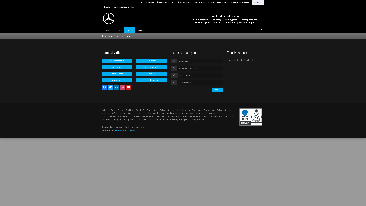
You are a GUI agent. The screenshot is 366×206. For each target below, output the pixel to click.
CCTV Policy (228, 116)
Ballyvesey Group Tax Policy (193, 119)
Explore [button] (257, 2)
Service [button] (117, 30)
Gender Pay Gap (143, 110)
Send (216, 89)
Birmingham (231, 19)
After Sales (118, 36)
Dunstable (230, 22)
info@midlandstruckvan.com (127, 7)
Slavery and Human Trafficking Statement (165, 113)
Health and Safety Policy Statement (117, 113)
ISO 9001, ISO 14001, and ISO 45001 (201, 113)
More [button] (139, 30)
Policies (105, 110)
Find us (108, 7)
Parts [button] (129, 30)
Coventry (216, 19)
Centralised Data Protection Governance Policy (158, 119)
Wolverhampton (199, 19)
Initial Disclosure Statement (189, 110)
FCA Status (139, 113)
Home (106, 30)
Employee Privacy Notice (166, 116)
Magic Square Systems (124, 130)
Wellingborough (249, 19)
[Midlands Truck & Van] (120, 18)
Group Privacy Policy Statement (115, 116)
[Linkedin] (116, 87)
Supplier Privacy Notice (190, 116)
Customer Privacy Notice (142, 116)
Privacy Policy (117, 110)
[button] (261, 30)
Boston (217, 22)
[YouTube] (128, 87)
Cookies (129, 110)
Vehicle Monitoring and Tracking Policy (118, 119)
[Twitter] (110, 87)
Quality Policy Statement (163, 110)
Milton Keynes (202, 22)
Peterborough (246, 22)
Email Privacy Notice (211, 116)
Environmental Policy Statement (217, 110)
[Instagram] (122, 87)
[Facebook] (104, 87)
